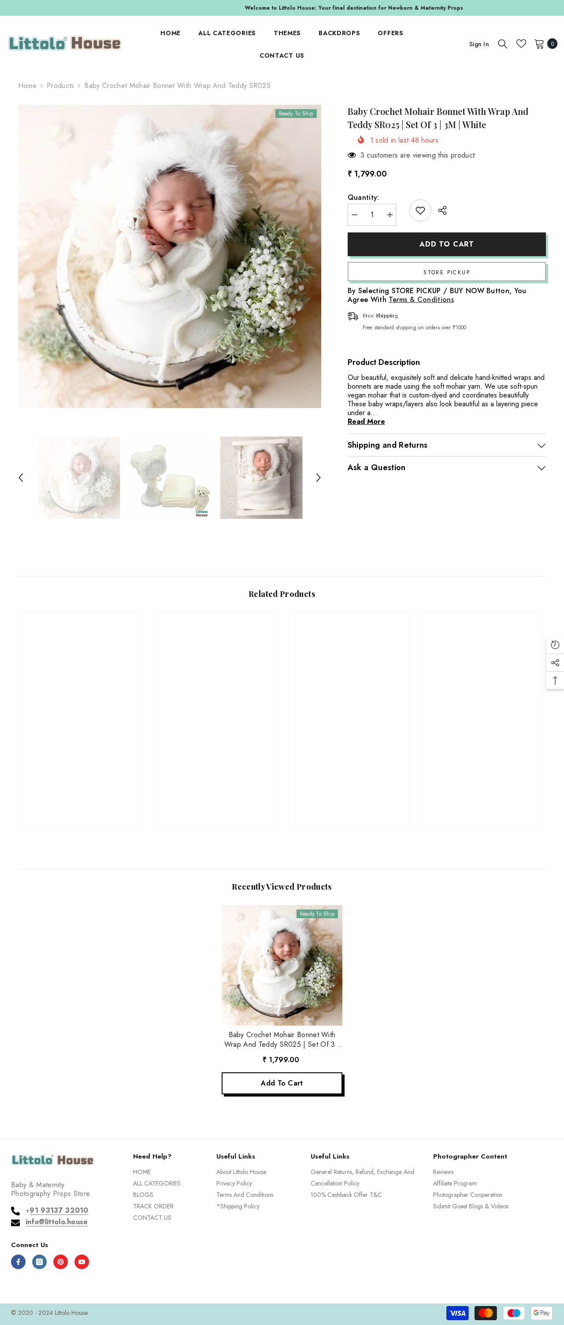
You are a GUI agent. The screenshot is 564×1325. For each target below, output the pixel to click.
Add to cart (446, 244)
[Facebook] (18, 1262)
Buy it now (447, 271)
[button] (20, 477)
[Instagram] (39, 1262)
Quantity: (363, 197)
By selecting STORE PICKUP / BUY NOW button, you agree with (437, 295)
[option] (282, 8)
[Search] (502, 43)
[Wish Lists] (521, 43)
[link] (81, 790)
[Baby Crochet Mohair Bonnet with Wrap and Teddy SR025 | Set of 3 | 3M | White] (282, 965)
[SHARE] (439, 210)
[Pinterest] (60, 1262)
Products (60, 85)
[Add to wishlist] (420, 210)
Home (27, 85)
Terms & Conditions (421, 299)
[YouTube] (81, 1262)
